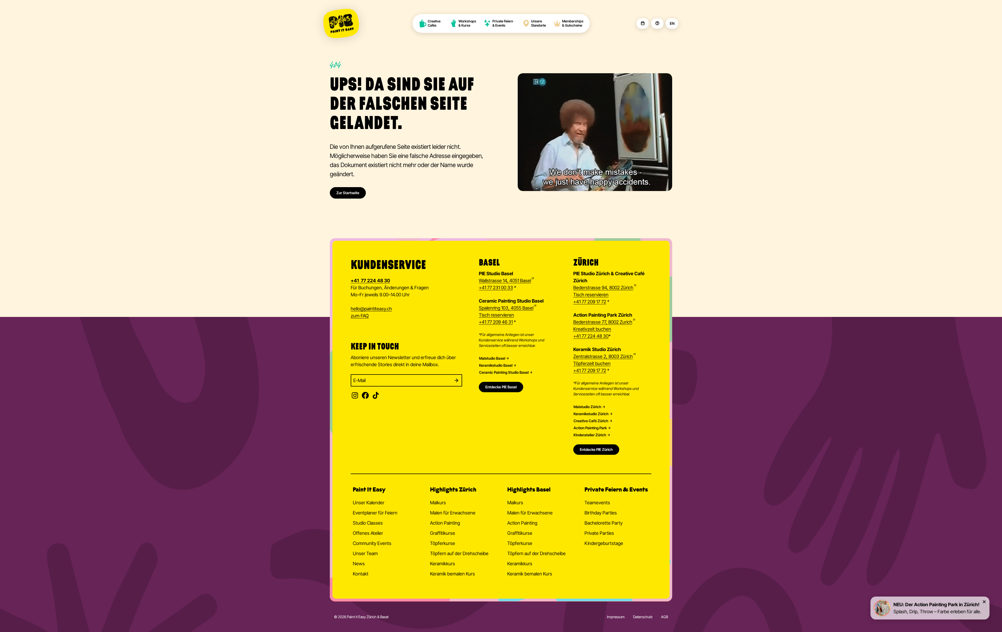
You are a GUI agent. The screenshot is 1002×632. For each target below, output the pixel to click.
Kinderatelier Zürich (590, 435)
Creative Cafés (434, 23)
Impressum (616, 617)
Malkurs (438, 502)
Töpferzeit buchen (592, 363)
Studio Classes (368, 523)
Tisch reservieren (496, 315)
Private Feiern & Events (502, 23)
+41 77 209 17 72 (589, 301)
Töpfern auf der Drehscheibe (459, 553)
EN (672, 23)
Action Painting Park (590, 428)
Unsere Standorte (538, 23)
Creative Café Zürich (591, 421)
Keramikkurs (442, 563)
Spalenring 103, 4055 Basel (506, 308)
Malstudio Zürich (587, 407)
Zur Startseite (347, 193)
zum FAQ (360, 315)
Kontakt (360, 573)
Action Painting (445, 523)
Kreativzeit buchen (592, 329)
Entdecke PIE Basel (501, 387)
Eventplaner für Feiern (375, 513)
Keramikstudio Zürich (591, 414)
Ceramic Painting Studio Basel (504, 372)
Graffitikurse (442, 533)
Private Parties (599, 533)
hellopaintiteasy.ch (371, 308)
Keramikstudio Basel (495, 365)
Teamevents (597, 502)
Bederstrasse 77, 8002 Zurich (602, 322)
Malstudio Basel (492, 358)
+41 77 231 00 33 (496, 287)
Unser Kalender (368, 502)
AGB (664, 617)
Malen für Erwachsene (452, 513)
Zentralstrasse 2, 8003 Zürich (603, 356)
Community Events (372, 543)
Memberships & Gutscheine (572, 23)
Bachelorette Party (603, 523)
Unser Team (365, 553)
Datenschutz (643, 617)
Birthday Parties (600, 513)
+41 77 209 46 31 (496, 322)
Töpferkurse (442, 543)
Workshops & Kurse (467, 23)
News (359, 563)
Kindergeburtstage (603, 543)
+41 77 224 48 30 (591, 336)
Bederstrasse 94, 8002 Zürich (603, 287)
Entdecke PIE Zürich (596, 449)
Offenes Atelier (368, 533)
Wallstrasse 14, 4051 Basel (505, 280)
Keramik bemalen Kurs (452, 573)
